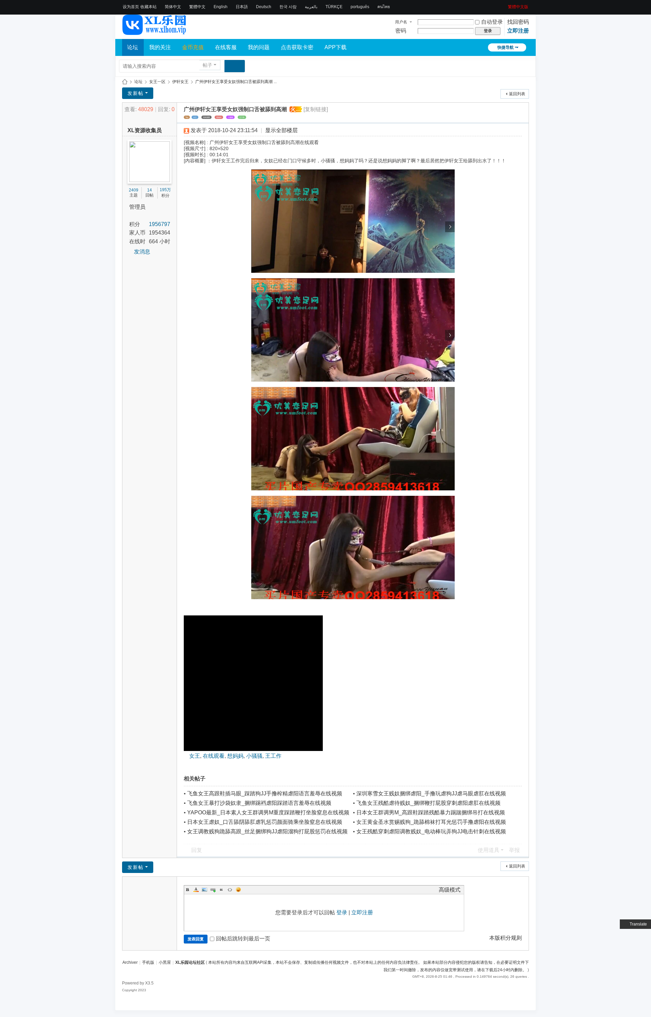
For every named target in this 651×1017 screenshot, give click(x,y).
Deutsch (263, 6)
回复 (196, 850)
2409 (133, 190)
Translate (638, 924)
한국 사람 (288, 6)
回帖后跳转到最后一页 (243, 938)
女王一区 (157, 81)
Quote (221, 889)
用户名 (401, 22)
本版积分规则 (505, 938)
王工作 (241, 117)
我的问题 (259, 47)
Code (229, 889)
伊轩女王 (180, 81)
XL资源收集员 (144, 130)
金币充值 (193, 47)
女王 (195, 117)
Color (196, 889)
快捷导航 (505, 47)
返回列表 (517, 93)
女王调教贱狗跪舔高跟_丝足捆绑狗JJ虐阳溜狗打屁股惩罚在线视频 (267, 831)
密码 (400, 31)
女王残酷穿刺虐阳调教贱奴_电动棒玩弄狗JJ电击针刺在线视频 (431, 831)
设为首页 (131, 6)
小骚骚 (230, 117)
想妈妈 (218, 117)
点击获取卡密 (297, 47)
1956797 (159, 224)
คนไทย (383, 6)
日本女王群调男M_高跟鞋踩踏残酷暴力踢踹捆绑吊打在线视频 (430, 812)
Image (204, 889)
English (221, 6)
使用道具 (488, 850)
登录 (341, 912)
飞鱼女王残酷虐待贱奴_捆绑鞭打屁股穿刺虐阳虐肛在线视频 (428, 803)
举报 (514, 850)
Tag (186, 117)
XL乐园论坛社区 (124, 82)
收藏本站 (148, 6)
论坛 (132, 47)
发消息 (142, 252)
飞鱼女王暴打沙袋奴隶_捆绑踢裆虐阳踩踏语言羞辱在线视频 (259, 803)
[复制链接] (315, 109)
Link (213, 889)
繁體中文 (197, 6)
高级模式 (449, 890)
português (360, 6)
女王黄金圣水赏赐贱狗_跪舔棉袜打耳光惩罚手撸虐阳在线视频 (431, 822)
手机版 (148, 962)
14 (149, 190)
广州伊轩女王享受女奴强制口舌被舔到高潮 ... (236, 81)
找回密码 (518, 22)
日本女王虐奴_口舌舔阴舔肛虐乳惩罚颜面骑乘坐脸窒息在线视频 (264, 822)
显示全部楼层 (281, 130)
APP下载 (335, 47)
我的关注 (160, 47)
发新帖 (135, 93)
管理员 (137, 207)
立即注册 (518, 31)
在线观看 (206, 117)
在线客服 (226, 47)
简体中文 (173, 6)
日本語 (242, 6)
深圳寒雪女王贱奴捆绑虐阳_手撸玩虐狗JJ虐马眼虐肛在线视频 (431, 793)
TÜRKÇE (334, 6)
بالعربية (311, 6)
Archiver (130, 962)
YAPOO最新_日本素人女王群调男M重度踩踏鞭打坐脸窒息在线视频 (268, 812)
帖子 (207, 65)
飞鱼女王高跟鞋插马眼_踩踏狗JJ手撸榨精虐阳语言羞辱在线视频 (264, 793)
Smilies (238, 889)
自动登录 (492, 22)
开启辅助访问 (505, 5)
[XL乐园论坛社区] (154, 31)
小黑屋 (165, 962)
